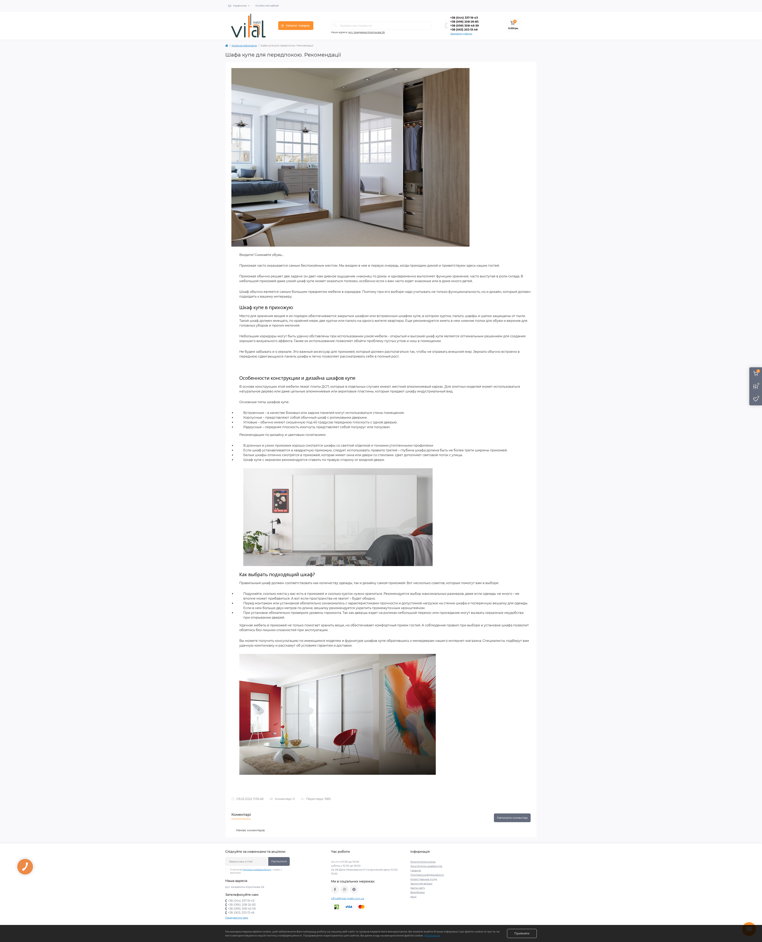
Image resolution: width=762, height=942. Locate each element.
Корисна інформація (244, 45)
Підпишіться (279, 861)
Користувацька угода (423, 879)
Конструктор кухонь (423, 861)
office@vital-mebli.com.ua (347, 898)
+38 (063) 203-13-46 (464, 29)
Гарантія (415, 870)
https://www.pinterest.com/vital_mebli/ (354, 889)
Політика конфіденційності (257, 869)
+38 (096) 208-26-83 (464, 21)
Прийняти (521, 933)
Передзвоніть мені (236, 917)
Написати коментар (512, 818)
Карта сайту (417, 887)
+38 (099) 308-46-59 (464, 25)
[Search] (335, 26)
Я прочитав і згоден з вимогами (256, 871)
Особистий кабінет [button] (267, 5)
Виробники (417, 892)
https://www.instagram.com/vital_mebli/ (344, 889)
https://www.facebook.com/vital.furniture (335, 889)
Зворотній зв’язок (421, 883)
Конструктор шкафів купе (426, 866)
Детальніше (432, 935)
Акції (413, 896)
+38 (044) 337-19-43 (464, 17)
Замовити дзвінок (461, 33)
